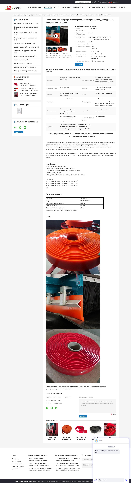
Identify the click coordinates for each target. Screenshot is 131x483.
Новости (122, 7)
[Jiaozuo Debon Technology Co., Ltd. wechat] (26, 127)
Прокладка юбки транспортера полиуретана (59, 389)
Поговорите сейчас (104, 2)
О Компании (66, 7)
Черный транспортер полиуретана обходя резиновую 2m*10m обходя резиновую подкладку (95, 438)
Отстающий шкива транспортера (25, 38)
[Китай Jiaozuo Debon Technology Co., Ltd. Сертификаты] (19, 111)
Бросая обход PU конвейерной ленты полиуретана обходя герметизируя (81, 438)
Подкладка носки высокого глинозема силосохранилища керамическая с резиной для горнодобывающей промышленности (40, 469)
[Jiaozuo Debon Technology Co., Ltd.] (13, 8)
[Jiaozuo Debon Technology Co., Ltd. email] (16, 127)
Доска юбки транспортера (40, 15)
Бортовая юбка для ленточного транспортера (62, 386)
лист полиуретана (20, 60)
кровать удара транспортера (24, 56)
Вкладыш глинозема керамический (26, 27)
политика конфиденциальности (25, 481)
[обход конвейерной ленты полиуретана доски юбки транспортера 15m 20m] (110, 429)
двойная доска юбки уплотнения (25, 47)
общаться (79, 64)
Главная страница (34, 7)
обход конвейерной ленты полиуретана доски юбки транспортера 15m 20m (110, 438)
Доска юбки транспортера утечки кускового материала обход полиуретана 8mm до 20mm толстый (59, 55)
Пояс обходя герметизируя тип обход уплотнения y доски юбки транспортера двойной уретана (52, 438)
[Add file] (95, 480)
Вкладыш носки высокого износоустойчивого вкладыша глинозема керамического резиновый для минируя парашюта (40, 460)
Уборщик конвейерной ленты (24, 71)
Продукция (48, 7)
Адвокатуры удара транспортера (25, 51)
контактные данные (109, 7)
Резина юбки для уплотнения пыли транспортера (91, 386)
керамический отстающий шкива (25, 32)
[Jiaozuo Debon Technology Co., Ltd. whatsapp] (21, 127)
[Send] (126, 480)
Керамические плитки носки (24, 67)
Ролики (57, 7)
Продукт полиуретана (21, 63)
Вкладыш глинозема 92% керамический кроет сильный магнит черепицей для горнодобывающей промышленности (68, 469)
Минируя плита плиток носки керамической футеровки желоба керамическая (39, 464)
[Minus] (126, 441)
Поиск (93, 2)
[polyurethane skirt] (56, 36)
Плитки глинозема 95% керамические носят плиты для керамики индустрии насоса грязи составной (67, 464)
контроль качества (93, 7)
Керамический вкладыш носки (24, 23)
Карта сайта (16, 469)
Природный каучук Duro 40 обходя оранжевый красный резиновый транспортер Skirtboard (66, 438)
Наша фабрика (78, 7)
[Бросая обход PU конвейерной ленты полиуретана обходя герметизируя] (81, 429)
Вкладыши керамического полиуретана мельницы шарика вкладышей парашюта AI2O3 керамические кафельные (68, 460)
